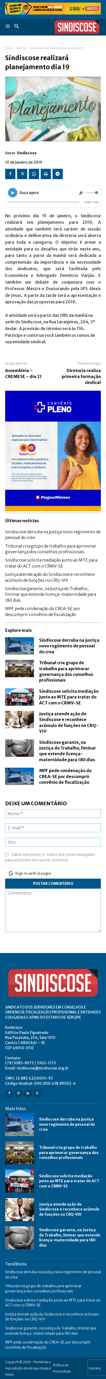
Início (9, 48)
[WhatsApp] (34, 174)
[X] (22, 174)
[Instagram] (18, 1093)
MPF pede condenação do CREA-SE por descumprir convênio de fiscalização (65, 776)
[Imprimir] (46, 174)
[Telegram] (57, 174)
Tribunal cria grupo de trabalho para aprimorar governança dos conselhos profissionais (69, 1152)
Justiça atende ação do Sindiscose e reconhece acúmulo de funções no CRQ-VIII (69, 1209)
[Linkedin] (28, 1093)
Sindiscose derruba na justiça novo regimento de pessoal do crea (69, 646)
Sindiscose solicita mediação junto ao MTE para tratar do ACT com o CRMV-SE (69, 697)
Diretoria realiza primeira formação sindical (81, 376)
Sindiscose (27, 153)
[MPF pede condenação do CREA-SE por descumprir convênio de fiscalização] (19, 776)
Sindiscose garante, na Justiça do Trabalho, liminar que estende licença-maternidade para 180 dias (50, 594)
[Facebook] (10, 174)
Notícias (21, 48)
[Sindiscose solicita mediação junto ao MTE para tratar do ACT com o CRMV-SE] (19, 697)
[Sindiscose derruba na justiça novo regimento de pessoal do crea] (19, 646)
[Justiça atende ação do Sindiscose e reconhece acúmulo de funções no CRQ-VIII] (19, 719)
